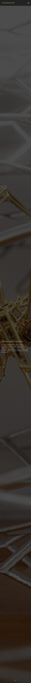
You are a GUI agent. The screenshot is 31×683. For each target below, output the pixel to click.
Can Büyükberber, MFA (8, 3)
